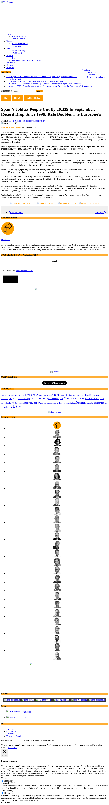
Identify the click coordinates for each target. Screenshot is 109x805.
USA (19, 407)
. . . (106, 70)
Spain (8, 34)
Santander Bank (71, 403)
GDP (61, 399)
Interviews (10, 63)
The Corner (15, 128)
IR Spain (10, 67)
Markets (9, 55)
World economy (18, 51)
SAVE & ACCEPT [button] (9, 803)
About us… (86, 70)
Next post (99, 212)
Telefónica (99, 402)
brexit (41, 395)
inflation (9, 402)
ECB (88, 394)
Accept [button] (4, 747)
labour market (15, 121)
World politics (17, 53)
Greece (79, 398)
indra (2, 403)
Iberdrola (94, 398)
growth (86, 398)
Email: (54, 261)
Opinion (9, 65)
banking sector (17, 395)
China (56, 394)
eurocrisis (21, 399)
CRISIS (62, 395)
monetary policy (32, 402)
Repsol (62, 403)
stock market (89, 403)
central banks (48, 395)
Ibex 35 (102, 399)
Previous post (16, 212)
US (15, 406)
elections (4, 398)
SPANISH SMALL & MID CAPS (26, 60)
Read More (12, 747)
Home (6, 97)
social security (26, 121)
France (56, 399)
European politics (19, 46)
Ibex (13, 58)
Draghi (82, 395)
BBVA (35, 395)
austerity (7, 395)
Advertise (91, 75)
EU (10, 399)
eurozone (36, 398)
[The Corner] (54, 2)
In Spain (17, 97)
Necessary (8, 781)
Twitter (23, 718)
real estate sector (46, 403)
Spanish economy (19, 36)
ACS (2, 395)
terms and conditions (24, 270)
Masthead (10, 729)
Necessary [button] (5, 778)
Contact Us (91, 72)
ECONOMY (96, 395)
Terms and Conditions (96, 77)
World (9, 48)
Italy (16, 403)
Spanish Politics (18, 39)
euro (14, 398)
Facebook (27, 712)
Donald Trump (74, 395)
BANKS (28, 395)
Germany (69, 398)
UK (105, 403)
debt (68, 395)
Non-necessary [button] (7, 790)
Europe (9, 41)
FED (45, 398)
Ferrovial (51, 399)
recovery (56, 403)
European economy (20, 43)
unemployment (38, 121)
